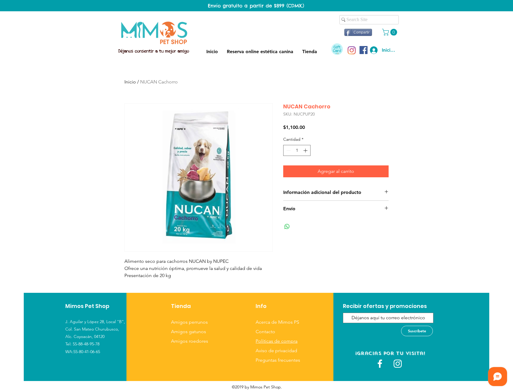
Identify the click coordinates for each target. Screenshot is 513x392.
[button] (390, 32)
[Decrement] (288, 150)
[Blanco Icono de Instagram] (397, 363)
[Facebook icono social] (364, 50)
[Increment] (306, 150)
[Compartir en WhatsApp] (287, 226)
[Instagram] (352, 50)
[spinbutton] (297, 150)
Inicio (130, 82)
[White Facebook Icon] (379, 363)
